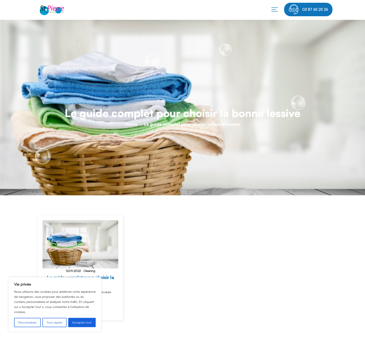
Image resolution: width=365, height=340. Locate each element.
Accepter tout (81, 322)
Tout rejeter (54, 322)
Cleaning (89, 271)
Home (131, 124)
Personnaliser (27, 322)
